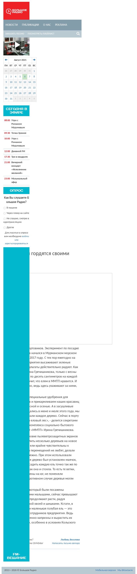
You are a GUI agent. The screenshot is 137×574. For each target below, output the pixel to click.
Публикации (30, 25)
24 (11, 93)
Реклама (61, 25)
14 (29, 82)
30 (25, 71)
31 (30, 71)
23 (6, 93)
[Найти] (78, 34)
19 (20, 87)
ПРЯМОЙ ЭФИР (17, 51)
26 (6, 71)
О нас (47, 25)
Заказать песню (14, 34)
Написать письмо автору (66, 543)
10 (11, 82)
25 (15, 93)
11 (15, 82)
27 (11, 71)
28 (15, 71)
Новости (12, 25)
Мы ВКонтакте (125, 570)
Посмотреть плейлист (41, 34)
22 (34, 87)
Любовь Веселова (70, 539)
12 (20, 82)
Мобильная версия (105, 570)
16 (6, 87)
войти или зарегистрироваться (17, 240)
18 (15, 87)
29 (20, 71)
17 (11, 87)
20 (25, 87)
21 (29, 87)
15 (34, 82)
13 (25, 82)
